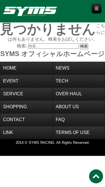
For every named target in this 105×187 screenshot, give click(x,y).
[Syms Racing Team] (41, 10)
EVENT (10, 81)
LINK (8, 132)
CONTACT (14, 119)
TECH (62, 81)
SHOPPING (15, 106)
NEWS (62, 68)
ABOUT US (67, 106)
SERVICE (13, 93)
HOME (10, 68)
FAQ (60, 119)
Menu (97, 8)
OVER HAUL (69, 93)
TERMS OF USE (73, 132)
